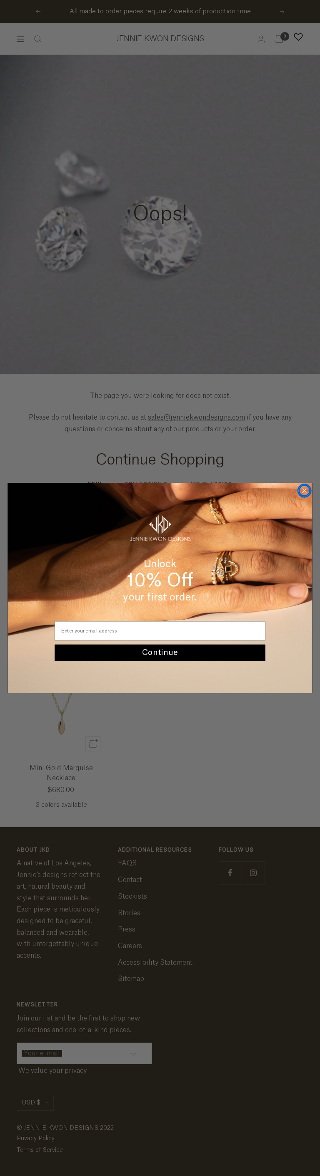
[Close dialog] (304, 490)
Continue (160, 653)
